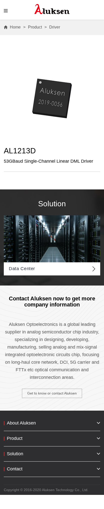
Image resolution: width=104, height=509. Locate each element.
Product (35, 27)
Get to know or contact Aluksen (52, 393)
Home (15, 27)
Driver (54, 27)
